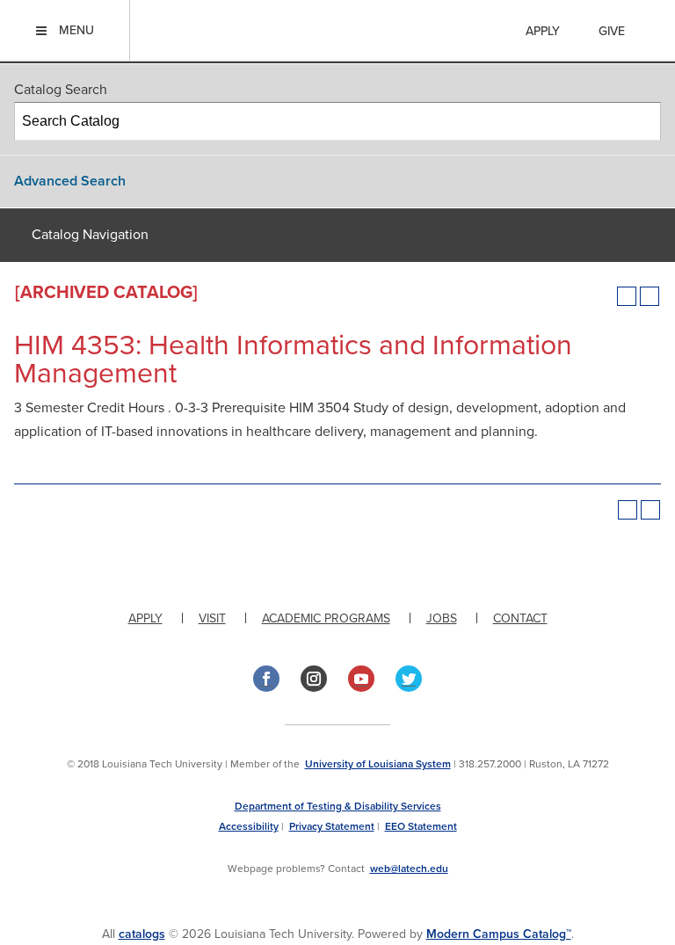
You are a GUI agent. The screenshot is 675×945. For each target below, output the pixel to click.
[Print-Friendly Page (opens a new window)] (626, 296)
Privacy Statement (331, 826)
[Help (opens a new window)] (649, 296)
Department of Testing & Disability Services (338, 806)
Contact (520, 618)
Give (612, 31)
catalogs (142, 934)
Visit (212, 618)
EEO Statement (421, 826)
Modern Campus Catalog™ (498, 934)
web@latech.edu (409, 868)
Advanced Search (70, 181)
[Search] (642, 121)
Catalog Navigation (90, 235)
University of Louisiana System (378, 764)
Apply (543, 31)
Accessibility (249, 826)
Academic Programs (326, 618)
